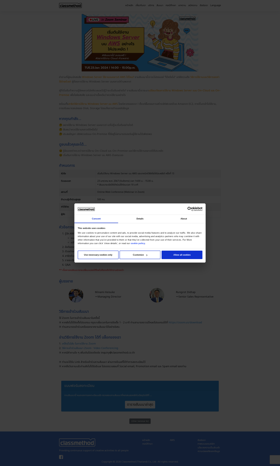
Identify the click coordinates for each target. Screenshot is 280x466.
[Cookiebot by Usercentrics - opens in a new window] (189, 209)
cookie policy (138, 243)
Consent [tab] (96, 218)
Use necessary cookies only (98, 255)
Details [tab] (140, 218)
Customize (138, 255)
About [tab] (184, 218)
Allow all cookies (182, 255)
